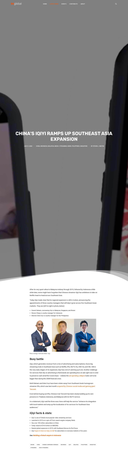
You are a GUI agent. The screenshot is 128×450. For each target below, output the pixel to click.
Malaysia (51, 146)
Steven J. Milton (98, 146)
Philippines (76, 146)
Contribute (73, 4)
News (69, 146)
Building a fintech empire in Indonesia (47, 435)
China (38, 146)
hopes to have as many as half (45, 431)
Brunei (32, 444)
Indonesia (43, 146)
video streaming (43, 447)
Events (63, 4)
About (83, 4)
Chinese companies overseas (50, 444)
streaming (33, 447)
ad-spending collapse (77, 376)
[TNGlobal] (16, 4)
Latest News (54, 4)
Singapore (83, 146)
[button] (116, 4)
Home (45, 4)
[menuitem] (45, 4)
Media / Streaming (61, 146)
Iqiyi (70, 444)
